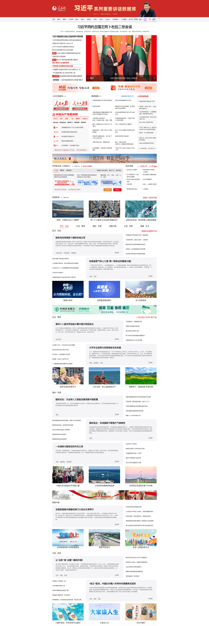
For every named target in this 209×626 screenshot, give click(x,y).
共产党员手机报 (81, 150)
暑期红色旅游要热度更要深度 (134, 571)
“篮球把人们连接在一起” (59, 581)
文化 (57, 575)
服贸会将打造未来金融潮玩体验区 (135, 244)
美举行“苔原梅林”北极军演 (133, 458)
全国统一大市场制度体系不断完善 (135, 249)
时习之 (55, 118)
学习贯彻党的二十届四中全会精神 (132, 176)
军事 (59, 393)
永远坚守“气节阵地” (131, 444)
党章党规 (76, 122)
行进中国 (129, 184)
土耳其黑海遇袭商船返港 (104, 486)
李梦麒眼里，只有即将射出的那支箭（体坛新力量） (67, 599)
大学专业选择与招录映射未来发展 (105, 348)
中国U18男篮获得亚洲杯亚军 (146, 143)
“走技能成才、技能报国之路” (134, 321)
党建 (57, 132)
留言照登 (118, 170)
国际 (54, 393)
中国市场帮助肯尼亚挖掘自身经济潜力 (137, 406)
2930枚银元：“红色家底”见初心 (70, 145)
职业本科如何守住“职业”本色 (60, 349)
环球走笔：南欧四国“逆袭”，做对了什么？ (138, 401)
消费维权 (73, 253)
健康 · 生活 (144, 226)
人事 (57, 136)
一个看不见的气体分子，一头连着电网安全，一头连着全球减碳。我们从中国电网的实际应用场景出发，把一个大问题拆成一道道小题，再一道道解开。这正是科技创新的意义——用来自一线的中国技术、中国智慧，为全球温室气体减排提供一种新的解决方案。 (120, 267)
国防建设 (62, 461)
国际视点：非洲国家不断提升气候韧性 (107, 423)
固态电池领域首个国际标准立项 (70, 238)
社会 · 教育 (80, 226)
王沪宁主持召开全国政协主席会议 (63, 47)
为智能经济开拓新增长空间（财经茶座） (137, 235)
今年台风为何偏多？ (58, 272)
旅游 (61, 575)
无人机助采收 (141, 300)
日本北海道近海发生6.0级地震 (61, 429)
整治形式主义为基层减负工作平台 (64, 150)
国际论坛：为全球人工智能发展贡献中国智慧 (77, 399)
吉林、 (113, 175)
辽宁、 (109, 175)
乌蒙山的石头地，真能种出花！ (101, 142)
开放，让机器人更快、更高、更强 (102, 120)
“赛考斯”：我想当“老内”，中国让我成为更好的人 (147, 107)
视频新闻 (55, 197)
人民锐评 (70, 19)
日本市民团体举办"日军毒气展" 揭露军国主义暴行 (64, 80)
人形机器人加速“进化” (98, 118)
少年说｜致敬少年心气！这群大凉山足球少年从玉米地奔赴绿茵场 (147, 128)
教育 (59, 317)
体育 (65, 575)
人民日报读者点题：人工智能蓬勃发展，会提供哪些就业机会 (147, 112)
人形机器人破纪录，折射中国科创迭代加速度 (65, 263)
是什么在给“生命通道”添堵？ (146, 122)
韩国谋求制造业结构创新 (59, 439)
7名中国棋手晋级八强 (58, 585)
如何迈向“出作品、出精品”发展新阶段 (136, 562)
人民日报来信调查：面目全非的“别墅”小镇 (147, 118)
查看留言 (107, 189)
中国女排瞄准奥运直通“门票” (60, 590)
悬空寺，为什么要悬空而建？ (146, 132)
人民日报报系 (57, 96)
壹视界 (78, 118)
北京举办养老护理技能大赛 (133, 507)
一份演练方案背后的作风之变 (69, 446)
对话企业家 (59, 253)
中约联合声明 (145, 31)
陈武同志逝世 (96, 106)
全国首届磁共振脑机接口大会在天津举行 (75, 509)
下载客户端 (77, 166)
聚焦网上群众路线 (102, 170)
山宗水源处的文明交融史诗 (133, 567)
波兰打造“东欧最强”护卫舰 (133, 462)
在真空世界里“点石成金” (122, 136)
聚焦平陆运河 (104, 547)
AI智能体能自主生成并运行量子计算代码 (64, 277)
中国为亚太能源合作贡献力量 (68, 486)
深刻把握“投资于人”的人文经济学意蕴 (72, 127)
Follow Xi (95, 14)
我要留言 (117, 189)
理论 (57, 127)
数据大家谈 (67, 300)
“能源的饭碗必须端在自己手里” (147, 101)
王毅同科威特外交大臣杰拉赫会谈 (102, 100)
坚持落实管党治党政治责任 (69, 132)
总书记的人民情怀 (132, 169)
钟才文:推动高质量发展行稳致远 (67, 60)
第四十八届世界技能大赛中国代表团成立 (75, 324)
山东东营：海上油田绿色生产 (104, 387)
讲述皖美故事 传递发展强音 (68, 547)
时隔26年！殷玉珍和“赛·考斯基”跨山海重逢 (147, 139)
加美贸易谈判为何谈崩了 (59, 434)
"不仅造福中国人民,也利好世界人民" (64, 73)
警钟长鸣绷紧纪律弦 (67, 141)
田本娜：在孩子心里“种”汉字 (60, 359)
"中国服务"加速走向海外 (60, 69)
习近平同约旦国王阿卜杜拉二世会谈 (104, 27)
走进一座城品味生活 (141, 547)
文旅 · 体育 (128, 226)
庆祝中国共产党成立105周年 (149, 171)
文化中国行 (140, 623)
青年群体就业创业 (132, 189)
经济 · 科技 (64, 226)
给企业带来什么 (73, 69)
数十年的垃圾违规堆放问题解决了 (135, 335)
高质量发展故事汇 (104, 300)
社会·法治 (58, 339)
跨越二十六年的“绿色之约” (133, 415)
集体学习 (70, 122)
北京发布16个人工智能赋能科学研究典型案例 (65, 268)
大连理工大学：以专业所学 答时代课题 (63, 345)
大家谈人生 (104, 623)
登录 (154, 19)
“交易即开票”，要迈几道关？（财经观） (137, 239)
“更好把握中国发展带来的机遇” (135, 411)
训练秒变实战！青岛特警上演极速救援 (141, 220)
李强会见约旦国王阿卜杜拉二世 (62, 43)
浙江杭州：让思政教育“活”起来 (61, 354)
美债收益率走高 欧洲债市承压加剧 (62, 425)
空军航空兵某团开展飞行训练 (141, 486)
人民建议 (65, 166)
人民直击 (145, 189)
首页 (53, 19)
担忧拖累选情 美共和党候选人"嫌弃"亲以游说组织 (66, 420)
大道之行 (85, 118)
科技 (91, 276)
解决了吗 (111, 170)
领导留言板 (56, 166)
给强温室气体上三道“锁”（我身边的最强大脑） (111, 261)
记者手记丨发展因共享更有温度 (124, 144)
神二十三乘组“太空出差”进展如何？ (104, 220)
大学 (101, 363)
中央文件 (115, 14)
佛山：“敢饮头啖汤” (120, 142)
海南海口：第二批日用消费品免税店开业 (123, 78)
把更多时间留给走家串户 (133, 326)
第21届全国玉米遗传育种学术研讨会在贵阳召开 (139, 525)
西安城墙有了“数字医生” (133, 576)
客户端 (131, 19)
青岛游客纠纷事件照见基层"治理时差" (71, 76)
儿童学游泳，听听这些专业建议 (67, 623)
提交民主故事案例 (87, 166)
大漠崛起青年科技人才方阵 (133, 453)
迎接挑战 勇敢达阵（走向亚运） (61, 595)
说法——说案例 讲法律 (149, 184)
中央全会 (55, 122)
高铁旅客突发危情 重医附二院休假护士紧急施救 (139, 521)
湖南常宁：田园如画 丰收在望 (141, 387)
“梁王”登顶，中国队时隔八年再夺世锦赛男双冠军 (112, 584)
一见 (72, 118)
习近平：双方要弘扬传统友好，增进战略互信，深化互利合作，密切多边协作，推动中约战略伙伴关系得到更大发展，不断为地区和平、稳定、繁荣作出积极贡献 (100, 31)
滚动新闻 (96, 363)
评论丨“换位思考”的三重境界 (123, 124)
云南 (104, 177)
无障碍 (136, 19)
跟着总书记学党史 (105, 14)
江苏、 (117, 175)
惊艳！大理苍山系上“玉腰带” (68, 220)
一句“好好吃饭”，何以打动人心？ (147, 148)
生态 (95, 276)
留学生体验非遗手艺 (68, 387)
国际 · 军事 (97, 226)
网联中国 (112, 226)
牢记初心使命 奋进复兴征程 (133, 180)
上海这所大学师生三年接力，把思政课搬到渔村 (139, 511)
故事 (66, 118)
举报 (140, 19)
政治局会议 (63, 122)
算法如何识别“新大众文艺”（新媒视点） (137, 557)
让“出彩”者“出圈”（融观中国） (70, 560)
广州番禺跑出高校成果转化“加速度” (62, 363)
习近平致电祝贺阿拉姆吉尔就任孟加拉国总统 (67, 40)
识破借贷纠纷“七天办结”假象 (134, 340)
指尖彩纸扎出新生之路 (132, 331)
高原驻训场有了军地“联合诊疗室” (135, 448)
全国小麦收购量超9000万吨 (123, 100)
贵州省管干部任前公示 (68, 136)
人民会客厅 (66, 253)
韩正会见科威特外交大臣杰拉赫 (62, 50)
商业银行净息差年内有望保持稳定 (135, 253)
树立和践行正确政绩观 (149, 174)
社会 (54, 317)
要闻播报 (95, 96)
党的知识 (83, 122)
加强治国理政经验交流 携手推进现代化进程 (138, 397)
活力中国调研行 (147, 179)
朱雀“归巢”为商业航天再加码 (60, 258)
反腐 (57, 141)
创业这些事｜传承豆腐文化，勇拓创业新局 (138, 516)
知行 (61, 118)
